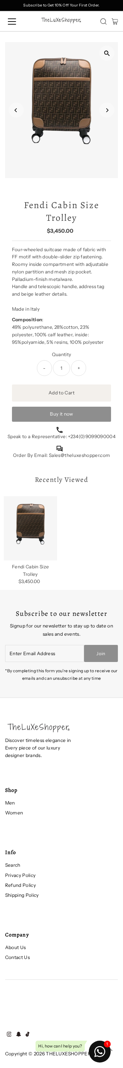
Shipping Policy (22, 895)
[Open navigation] (16, 21)
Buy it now (61, 414)
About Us (15, 947)
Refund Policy (20, 885)
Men (10, 803)
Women (14, 812)
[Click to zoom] (106, 53)
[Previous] (16, 110)
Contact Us (17, 957)
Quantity (61, 354)
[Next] (106, 110)
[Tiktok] (27, 1035)
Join (100, 653)
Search (12, 865)
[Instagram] (9, 1035)
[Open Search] (103, 21)
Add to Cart (61, 392)
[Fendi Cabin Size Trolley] (30, 528)
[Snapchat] (18, 1035)
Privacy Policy (20, 875)
